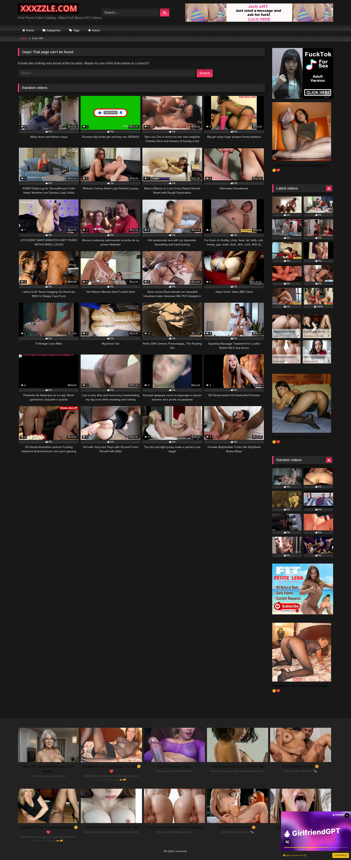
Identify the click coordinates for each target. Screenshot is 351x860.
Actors (96, 30)
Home (30, 30)
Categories (53, 30)
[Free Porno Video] (48, 9)
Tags (76, 30)
